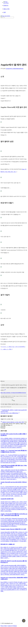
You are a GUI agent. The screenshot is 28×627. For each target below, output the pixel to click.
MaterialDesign (19, 68)
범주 (4, 12)
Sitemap (15, 625)
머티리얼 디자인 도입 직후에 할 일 (9, 413)
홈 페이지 (5, 5)
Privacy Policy (4, 625)
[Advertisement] (6, 39)
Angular (7, 68)
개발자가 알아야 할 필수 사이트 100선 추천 (13, 422)
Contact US (10, 625)
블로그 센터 (6, 9)
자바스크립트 (12, 68)
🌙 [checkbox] (23, 620)
